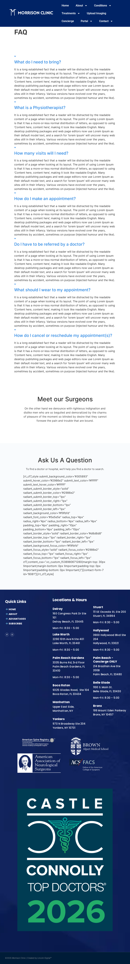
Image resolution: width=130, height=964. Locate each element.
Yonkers (59, 719)
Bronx (97, 706)
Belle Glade (101, 683)
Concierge (68, 21)
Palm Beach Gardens (68, 658)
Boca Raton (61, 685)
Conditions (100, 5)
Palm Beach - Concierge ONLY (105, 660)
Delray (58, 609)
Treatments (69, 13)
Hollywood (101, 630)
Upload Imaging (96, 13)
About (79, 5)
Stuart (98, 607)
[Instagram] (12, 634)
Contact (104, 21)
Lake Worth (61, 634)
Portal (84, 21)
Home (65, 5)
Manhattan (61, 702)
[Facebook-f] (7, 634)
